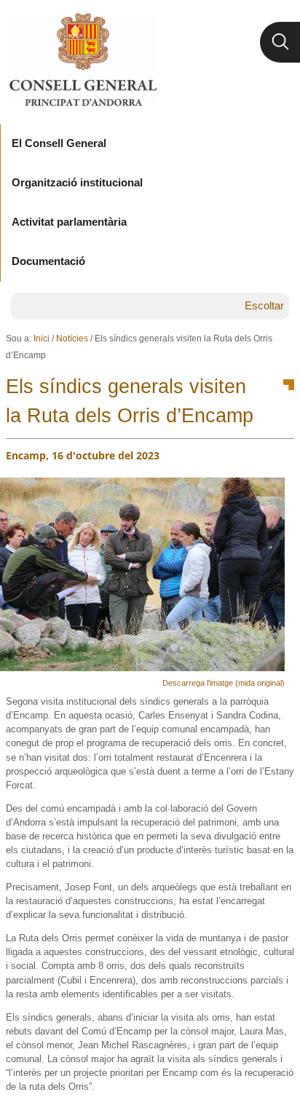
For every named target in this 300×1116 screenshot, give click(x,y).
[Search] (280, 42)
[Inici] (82, 59)
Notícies (72, 338)
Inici (41, 338)
